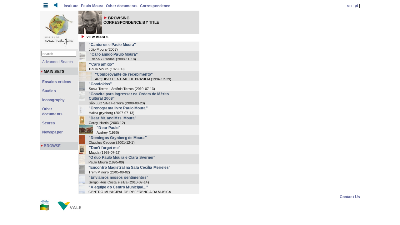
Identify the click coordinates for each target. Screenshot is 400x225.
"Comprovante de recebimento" (124, 74)
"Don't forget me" (105, 148)
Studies (49, 91)
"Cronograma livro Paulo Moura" (118, 108)
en (349, 5)
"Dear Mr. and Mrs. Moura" (113, 118)
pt (356, 5)
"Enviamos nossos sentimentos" (118, 177)
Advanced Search (57, 62)
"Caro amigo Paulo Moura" (114, 54)
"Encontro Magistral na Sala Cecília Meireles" (129, 167)
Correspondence (155, 6)
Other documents (122, 6)
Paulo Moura (92, 6)
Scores (48, 123)
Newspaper (52, 132)
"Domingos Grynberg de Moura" (118, 138)
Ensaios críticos (57, 82)
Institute (71, 6)
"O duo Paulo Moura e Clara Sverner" (122, 157)
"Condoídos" (100, 84)
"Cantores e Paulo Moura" (112, 44)
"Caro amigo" (101, 64)
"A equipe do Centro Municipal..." (118, 187)
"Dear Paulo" (108, 128)
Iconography (53, 100)
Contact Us (350, 197)
